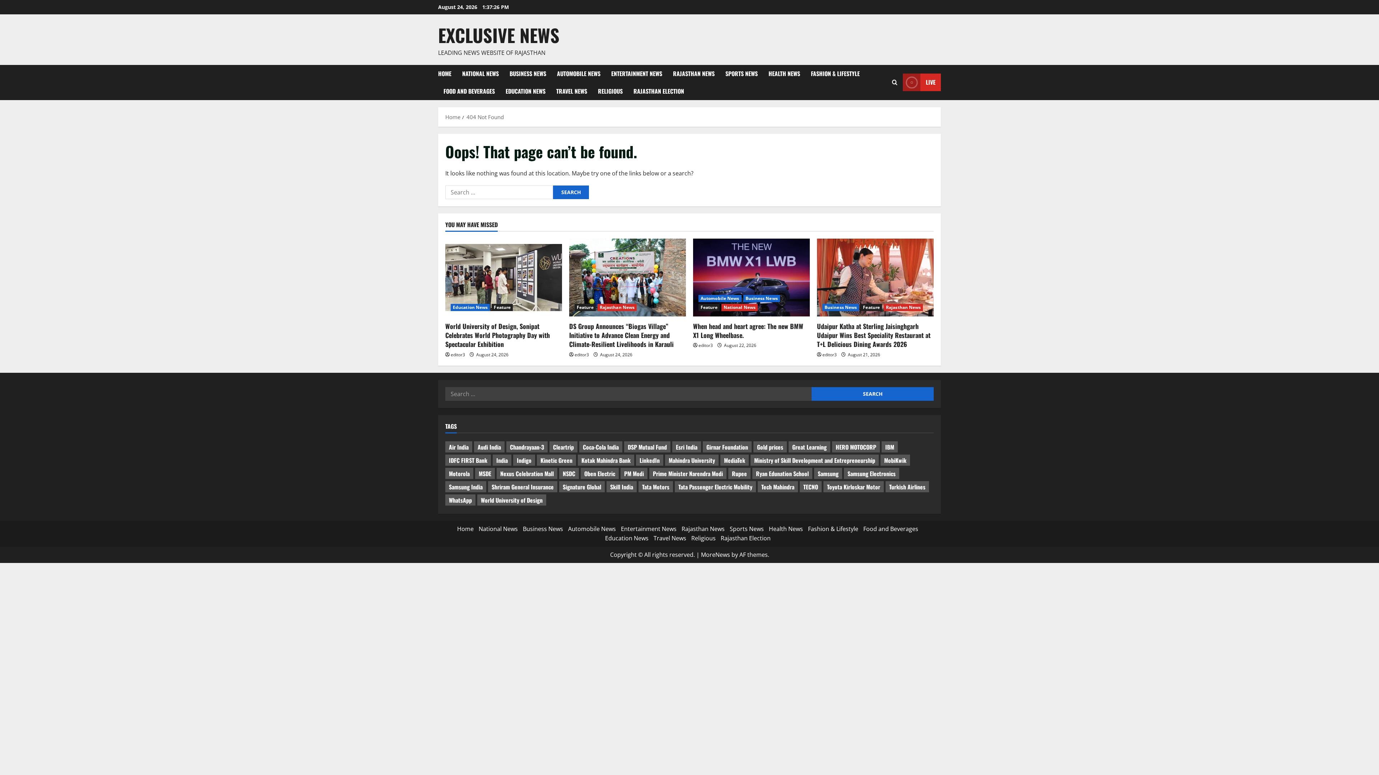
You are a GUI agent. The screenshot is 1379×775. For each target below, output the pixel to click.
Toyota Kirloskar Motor (853, 487)
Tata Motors (655, 487)
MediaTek (734, 460)
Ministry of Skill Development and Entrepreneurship (814, 460)
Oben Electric (599, 473)
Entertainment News (636, 73)
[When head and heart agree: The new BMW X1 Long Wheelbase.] (751, 277)
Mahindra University (692, 460)
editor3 (458, 355)
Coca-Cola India (601, 447)
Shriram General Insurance (523, 487)
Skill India (621, 487)
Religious (610, 91)
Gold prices (770, 447)
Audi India (489, 447)
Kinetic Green (556, 460)
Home (444, 73)
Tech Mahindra (777, 487)
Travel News (571, 91)
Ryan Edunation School (782, 473)
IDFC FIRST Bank (468, 460)
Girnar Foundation (727, 447)
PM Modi (634, 473)
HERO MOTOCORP (856, 447)
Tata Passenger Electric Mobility (715, 487)
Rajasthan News (694, 73)
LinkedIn (650, 460)
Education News (525, 91)
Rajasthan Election (658, 91)
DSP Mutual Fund (647, 447)
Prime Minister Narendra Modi (688, 473)
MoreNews (715, 555)
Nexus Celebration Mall (527, 473)
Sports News (741, 73)
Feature (502, 307)
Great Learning (809, 447)
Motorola (459, 473)
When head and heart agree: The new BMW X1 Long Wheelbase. (748, 330)
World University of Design (512, 500)
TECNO (810, 487)
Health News (784, 73)
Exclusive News (499, 35)
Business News (528, 73)
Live (930, 82)
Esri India (686, 447)
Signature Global (582, 487)
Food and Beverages (469, 91)
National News (480, 73)
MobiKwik (895, 460)
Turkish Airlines (907, 487)
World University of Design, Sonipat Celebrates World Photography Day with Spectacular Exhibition (497, 335)
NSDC (569, 473)
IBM (889, 447)
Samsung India (466, 487)
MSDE (485, 473)
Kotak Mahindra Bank (606, 460)
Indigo (524, 460)
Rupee (739, 473)
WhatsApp (460, 500)
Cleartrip (563, 447)
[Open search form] (894, 82)
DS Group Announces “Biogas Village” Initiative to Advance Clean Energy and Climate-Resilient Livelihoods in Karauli (621, 335)
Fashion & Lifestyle (835, 73)
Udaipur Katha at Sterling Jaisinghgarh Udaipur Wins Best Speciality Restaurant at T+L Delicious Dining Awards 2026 (873, 335)
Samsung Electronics (872, 473)
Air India (459, 447)
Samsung (828, 473)
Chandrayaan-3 (527, 447)
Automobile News (578, 73)
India (502, 460)
